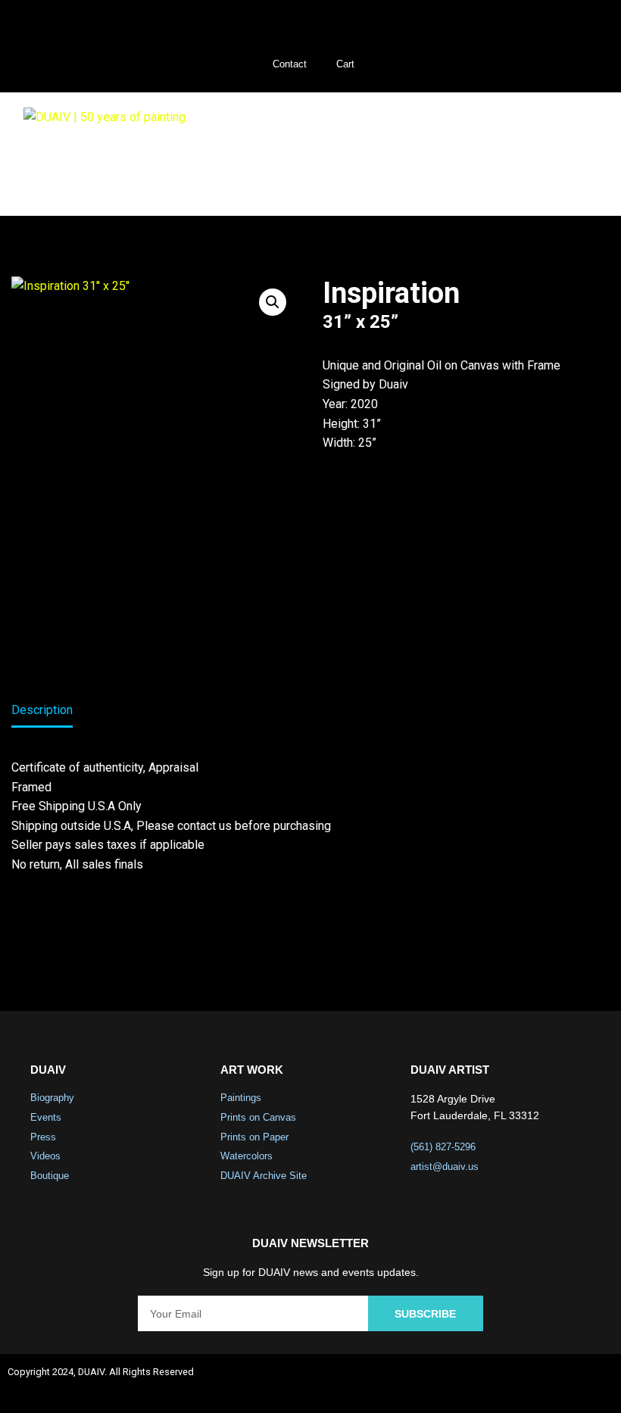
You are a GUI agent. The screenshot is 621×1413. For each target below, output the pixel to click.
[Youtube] (550, 1380)
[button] (574, 154)
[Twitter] (505, 1380)
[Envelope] (594, 1380)
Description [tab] (42, 710)
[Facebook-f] (460, 1380)
